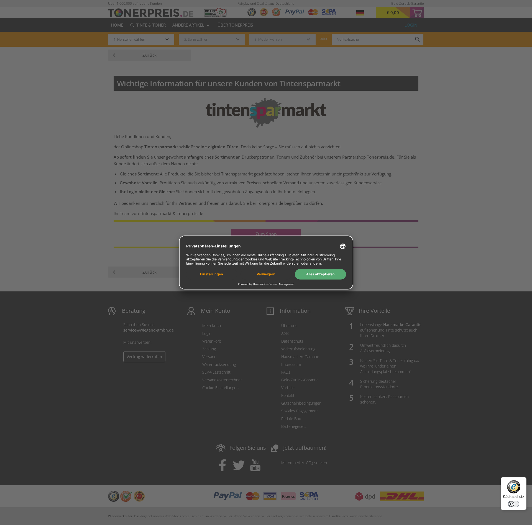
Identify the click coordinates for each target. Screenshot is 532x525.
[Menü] (523, 480)
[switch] (513, 504)
